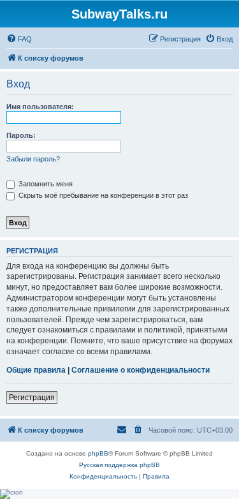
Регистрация (32, 397)
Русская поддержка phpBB (119, 464)
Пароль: (21, 135)
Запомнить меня (45, 184)
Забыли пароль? (33, 159)
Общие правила (36, 370)
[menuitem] (19, 39)
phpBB (98, 453)
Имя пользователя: (40, 106)
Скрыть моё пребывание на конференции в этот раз (102, 195)
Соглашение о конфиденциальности (140, 370)
